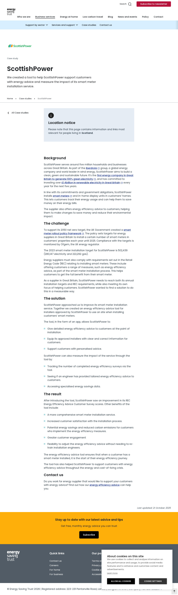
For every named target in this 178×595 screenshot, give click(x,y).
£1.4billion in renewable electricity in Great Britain (90, 182)
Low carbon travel (93, 16)
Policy (145, 16)
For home (55, 569)
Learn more (112, 573)
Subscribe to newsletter (153, 4)
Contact (158, 16)
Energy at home (69, 16)
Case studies (89, 25)
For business (56, 574)
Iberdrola (91, 168)
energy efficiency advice (105, 485)
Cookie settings (153, 581)
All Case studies (20, 112)
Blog (110, 16)
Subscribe (89, 534)
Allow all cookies (121, 581)
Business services (45, 16)
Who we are (23, 16)
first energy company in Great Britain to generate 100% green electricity (88, 177)
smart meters (61, 196)
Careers (54, 565)
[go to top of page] (174, 591)
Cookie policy (99, 569)
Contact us (106, 25)
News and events (127, 16)
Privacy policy (99, 565)
